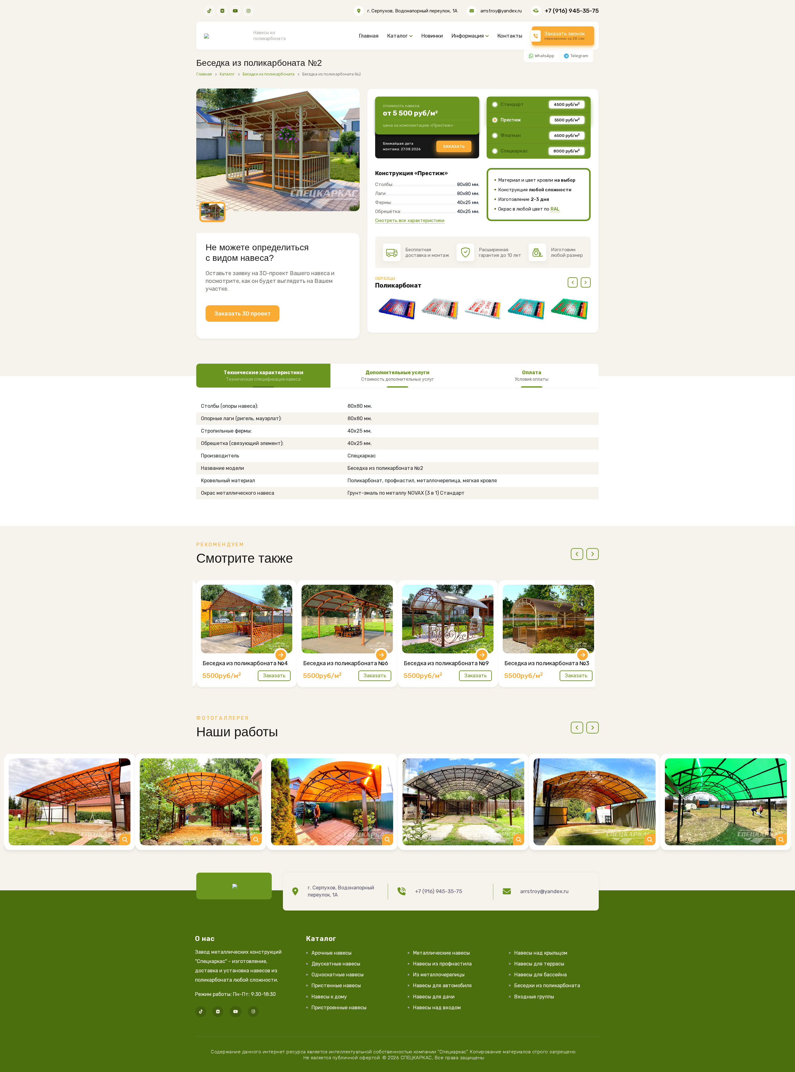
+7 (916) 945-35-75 (572, 10)
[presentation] (573, 282)
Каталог (397, 36)
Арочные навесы (331, 953)
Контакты (509, 36)
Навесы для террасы (539, 964)
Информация (468, 36)
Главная (369, 36)
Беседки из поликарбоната (547, 985)
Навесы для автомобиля (442, 985)
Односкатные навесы (337, 975)
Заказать (454, 146)
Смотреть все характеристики (409, 220)
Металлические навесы (441, 953)
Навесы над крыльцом (540, 953)
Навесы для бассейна (540, 975)
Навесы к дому (329, 997)
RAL (555, 209)
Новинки (432, 36)
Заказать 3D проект (242, 313)
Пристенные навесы (336, 985)
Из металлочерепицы (439, 975)
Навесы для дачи (434, 997)
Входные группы (534, 997)
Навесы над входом (437, 1008)
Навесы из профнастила (442, 964)
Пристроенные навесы (338, 1008)
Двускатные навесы (335, 964)
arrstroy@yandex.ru (501, 11)
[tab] (263, 376)
